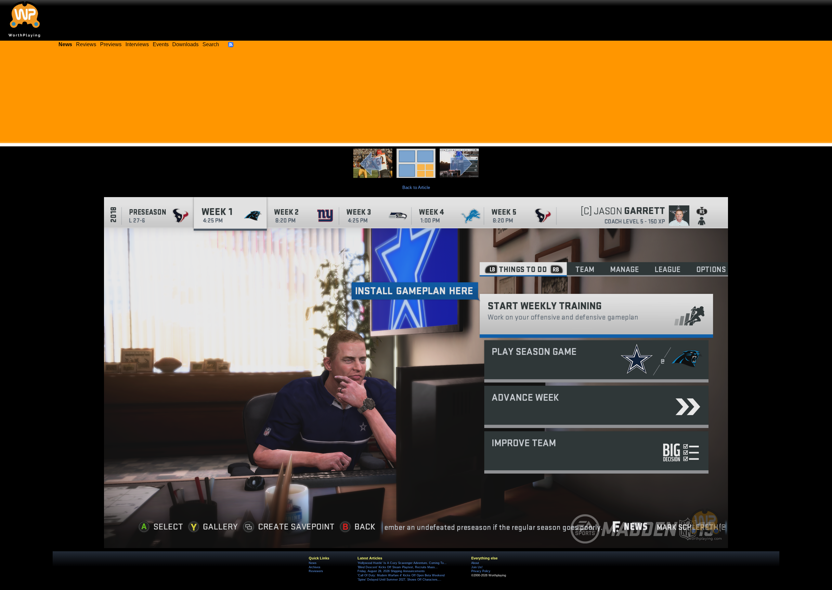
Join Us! (477, 567)
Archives (314, 567)
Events (161, 44)
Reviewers (316, 571)
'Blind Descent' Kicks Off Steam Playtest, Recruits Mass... (398, 567)
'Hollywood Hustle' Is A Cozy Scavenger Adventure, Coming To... (402, 563)
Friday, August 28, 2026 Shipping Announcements (391, 571)
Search (210, 44)
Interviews (137, 44)
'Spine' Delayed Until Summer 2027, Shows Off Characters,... (399, 579)
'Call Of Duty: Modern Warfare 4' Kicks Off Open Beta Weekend (401, 575)
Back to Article (416, 187)
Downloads (185, 44)
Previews (111, 44)
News (313, 563)
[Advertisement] (416, 97)
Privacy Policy (480, 571)
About (475, 563)
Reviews (86, 44)
